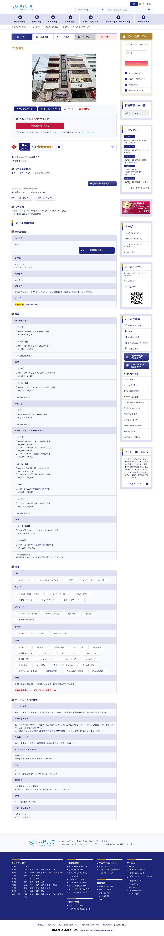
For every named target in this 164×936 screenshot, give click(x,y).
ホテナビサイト (24, 198)
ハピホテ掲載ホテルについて (139, 890)
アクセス (65, 37)
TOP (23, 37)
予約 (107, 37)
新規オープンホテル (106, 886)
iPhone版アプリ (130, 281)
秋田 (31, 869)
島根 (42, 888)
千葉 (44, 873)
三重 (42, 882)
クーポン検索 (129, 379)
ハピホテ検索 (132, 319)
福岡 (25, 894)
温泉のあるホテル (130, 431)
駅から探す (37, 21)
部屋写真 (44, 37)
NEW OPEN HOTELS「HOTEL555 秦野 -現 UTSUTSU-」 (132, 170)
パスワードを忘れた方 (137, 79)
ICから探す (53, 21)
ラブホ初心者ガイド (106, 866)
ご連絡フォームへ (135, 484)
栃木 (50, 873)
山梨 (31, 876)
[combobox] (126, 9)
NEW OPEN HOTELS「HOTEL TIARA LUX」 (135, 140)
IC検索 (130, 331)
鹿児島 (60, 894)
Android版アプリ (130, 287)
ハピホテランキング (131, 233)
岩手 (42, 869)
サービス (130, 226)
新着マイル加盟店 (105, 890)
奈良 (48, 885)
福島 (54, 869)
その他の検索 (143, 21)
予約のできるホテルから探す (118, 21)
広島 (31, 888)
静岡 (37, 882)
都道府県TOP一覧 (135, 105)
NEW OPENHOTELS (76, 906)
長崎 (37, 894)
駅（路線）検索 (133, 337)
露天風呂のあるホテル (132, 408)
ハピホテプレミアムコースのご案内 (134, 245)
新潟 (25, 876)
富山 (31, 879)
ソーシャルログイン (136, 73)
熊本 (42, 894)
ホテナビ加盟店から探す (77, 886)
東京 (25, 873)
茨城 (55, 873)
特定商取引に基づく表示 (90, 925)
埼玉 (38, 873)
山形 (37, 869)
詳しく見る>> (87, 132)
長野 (37, 876)
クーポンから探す (90, 21)
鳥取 (37, 888)
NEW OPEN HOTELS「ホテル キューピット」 (136, 149)
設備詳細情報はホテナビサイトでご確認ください (36, 690)
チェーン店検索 (129, 385)
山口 (48, 888)
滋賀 (42, 885)
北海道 (26, 866)
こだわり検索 (133, 349)
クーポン (86, 37)
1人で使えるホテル (131, 420)
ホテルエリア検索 (134, 326)
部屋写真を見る (97, 250)
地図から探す (70, 21)
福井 (37, 879)
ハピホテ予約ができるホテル (136, 356)
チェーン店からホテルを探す (79, 892)
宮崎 (54, 894)
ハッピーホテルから (136, 452)
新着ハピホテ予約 (105, 893)
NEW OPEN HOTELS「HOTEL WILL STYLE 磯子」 (135, 159)
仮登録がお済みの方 (136, 90)
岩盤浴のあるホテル (131, 414)
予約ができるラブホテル (77, 879)
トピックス (131, 129)
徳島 (31, 891)
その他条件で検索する (132, 437)
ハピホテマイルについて (133, 239)
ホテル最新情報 (104, 896)
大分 (48, 894)
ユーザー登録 (145, 4)
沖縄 (25, 897)
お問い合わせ (121, 925)
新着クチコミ (103, 899)
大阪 (25, 885)
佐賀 (31, 894)
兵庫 (31, 885)
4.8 (34, 147)
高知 (42, 891)
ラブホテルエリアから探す (138, 343)
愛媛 (37, 891)
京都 (37, 885)
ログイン (136, 63)
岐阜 (31, 882)
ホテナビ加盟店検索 (131, 391)
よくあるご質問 (129, 252)
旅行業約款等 (108, 925)
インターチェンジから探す (78, 866)
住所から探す (20, 21)
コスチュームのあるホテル (134, 402)
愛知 (25, 882)
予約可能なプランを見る (40, 126)
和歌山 (55, 885)
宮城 (48, 869)
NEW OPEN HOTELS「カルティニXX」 (136, 181)
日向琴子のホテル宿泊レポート (79, 909)
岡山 (25, 888)
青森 (25, 869)
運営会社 (41, 925)
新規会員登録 (134, 85)
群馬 (61, 873)
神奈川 (32, 873)
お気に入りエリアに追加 (100, 184)
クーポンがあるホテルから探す (79, 889)
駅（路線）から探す (76, 870)
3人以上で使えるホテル (132, 425)
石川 (25, 879)
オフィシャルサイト (45, 198)
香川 (25, 891)
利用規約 (51, 925)
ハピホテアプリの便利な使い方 (109, 870)
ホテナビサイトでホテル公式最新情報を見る (31, 173)
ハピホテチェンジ (135, 881)
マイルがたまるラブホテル (78, 883)
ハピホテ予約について (136, 873)
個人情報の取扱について (68, 925)
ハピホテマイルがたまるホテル (136, 365)
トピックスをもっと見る (140, 188)
